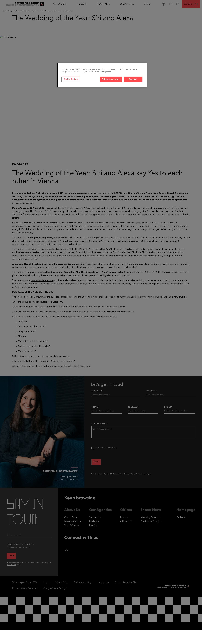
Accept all (133, 79)
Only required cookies (111, 79)
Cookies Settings (71, 79)
